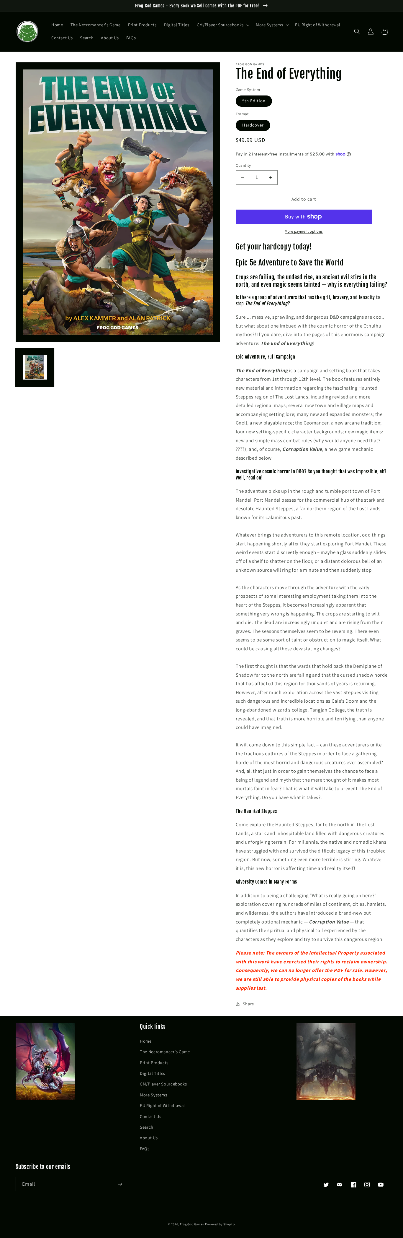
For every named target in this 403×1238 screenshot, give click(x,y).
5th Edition (254, 100)
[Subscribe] (120, 1184)
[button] (222, 25)
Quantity (243, 165)
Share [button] (248, 1004)
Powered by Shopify (220, 1224)
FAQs (145, 1148)
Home (146, 1041)
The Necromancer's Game (165, 1051)
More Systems (153, 1095)
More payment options (304, 231)
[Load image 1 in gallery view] (35, 367)
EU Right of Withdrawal (162, 1105)
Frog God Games (192, 1224)
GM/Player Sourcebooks (163, 1084)
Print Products (154, 1062)
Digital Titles (152, 1073)
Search (146, 1127)
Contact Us (150, 1116)
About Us (149, 1137)
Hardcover (253, 125)
